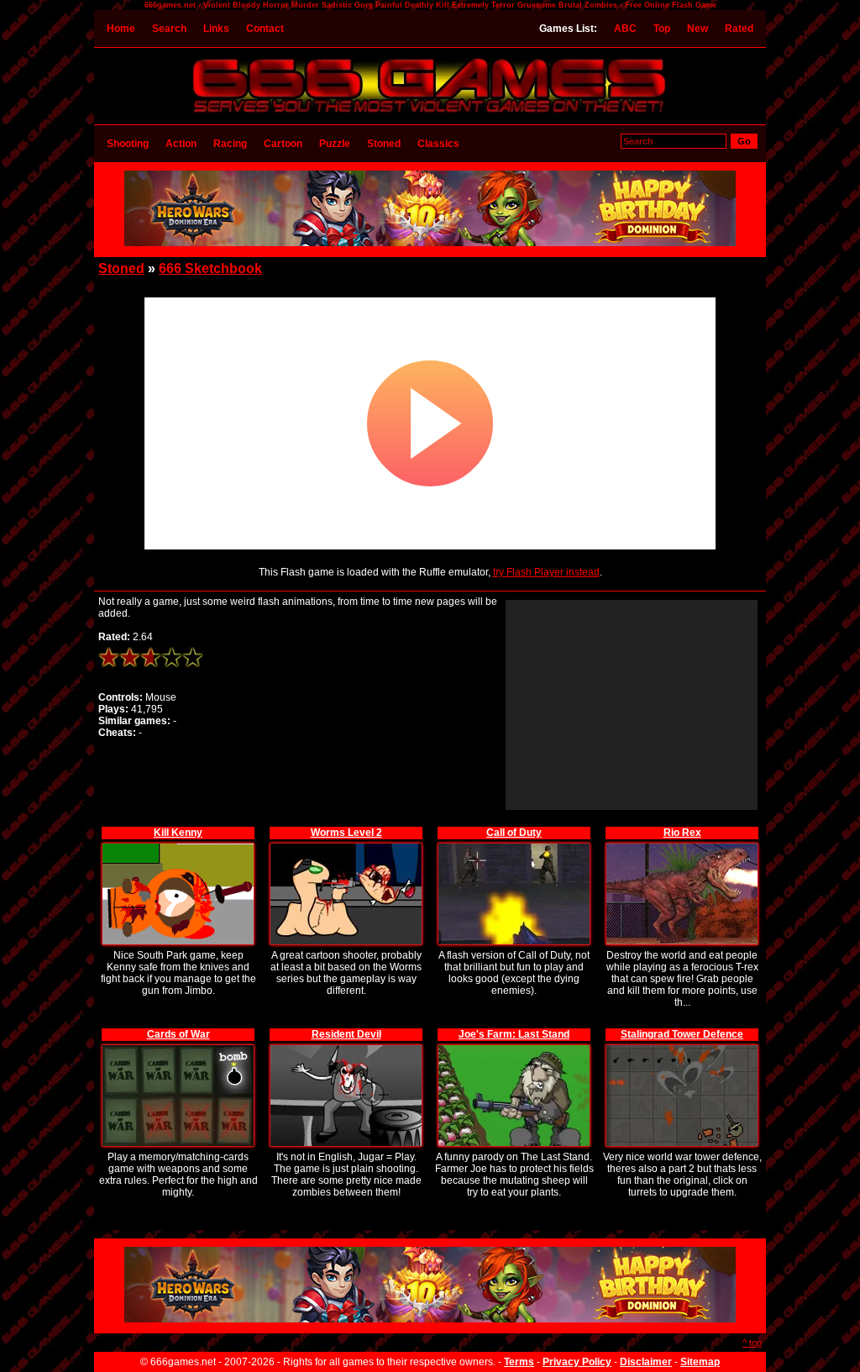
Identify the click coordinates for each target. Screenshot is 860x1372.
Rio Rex (682, 832)
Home (121, 28)
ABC (625, 28)
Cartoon (283, 144)
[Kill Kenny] (178, 845)
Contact (265, 28)
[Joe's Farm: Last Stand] (514, 1047)
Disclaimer (646, 1362)
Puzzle (334, 144)
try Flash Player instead (546, 572)
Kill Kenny (178, 832)
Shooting (128, 144)
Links (216, 28)
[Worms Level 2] (346, 845)
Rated (739, 28)
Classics (438, 144)
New (697, 28)
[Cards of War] (178, 1047)
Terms (519, 1362)
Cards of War (178, 1034)
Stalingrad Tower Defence (682, 1034)
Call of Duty (514, 832)
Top (661, 28)
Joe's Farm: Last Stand (514, 1034)
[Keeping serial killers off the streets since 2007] (430, 116)
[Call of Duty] (514, 845)
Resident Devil (346, 1034)
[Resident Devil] (346, 1047)
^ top (752, 1343)
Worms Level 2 (346, 832)
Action (181, 144)
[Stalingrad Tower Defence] (682, 1047)
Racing (230, 144)
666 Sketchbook (210, 268)
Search (169, 28)
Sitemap (700, 1362)
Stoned (384, 144)
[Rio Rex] (682, 845)
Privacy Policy (577, 1362)
